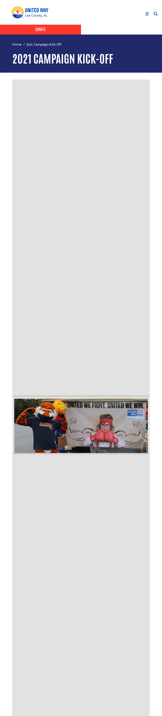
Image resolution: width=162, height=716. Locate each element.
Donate (41, 29)
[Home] (31, 12)
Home (17, 44)
